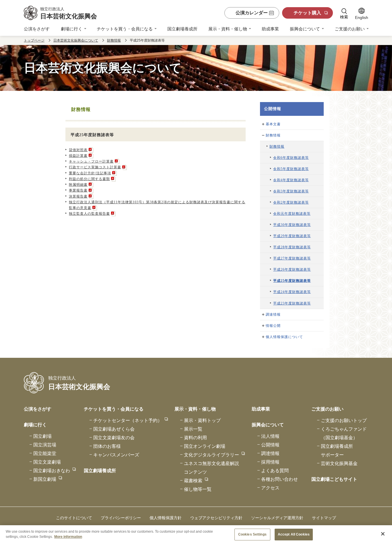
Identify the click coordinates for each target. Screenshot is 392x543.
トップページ (34, 40)
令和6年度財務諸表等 (291, 158)
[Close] (383, 534)
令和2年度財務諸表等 (291, 202)
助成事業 (270, 28)
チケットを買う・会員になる (125, 28)
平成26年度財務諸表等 (292, 269)
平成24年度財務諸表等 (292, 292)
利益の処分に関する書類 (89, 179)
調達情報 (273, 314)
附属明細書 (78, 185)
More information (68, 536)
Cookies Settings (252, 534)
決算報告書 (78, 196)
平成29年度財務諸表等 (292, 236)
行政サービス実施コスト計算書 (95, 167)
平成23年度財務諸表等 (292, 303)
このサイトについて (74, 517)
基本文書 (273, 124)
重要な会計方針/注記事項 (90, 173)
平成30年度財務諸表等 (292, 225)
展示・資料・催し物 (227, 28)
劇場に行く (71, 28)
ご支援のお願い (350, 28)
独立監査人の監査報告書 (89, 214)
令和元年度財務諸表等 (292, 214)
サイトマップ (324, 517)
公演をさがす (37, 28)
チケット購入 (307, 12)
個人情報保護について (284, 337)
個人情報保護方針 (166, 517)
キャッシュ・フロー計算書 (91, 161)
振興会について (305, 28)
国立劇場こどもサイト (334, 479)
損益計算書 (78, 156)
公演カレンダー (252, 12)
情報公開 (273, 326)
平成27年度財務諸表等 (292, 258)
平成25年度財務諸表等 (292, 281)
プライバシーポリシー (121, 517)
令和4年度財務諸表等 (291, 180)
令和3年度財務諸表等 (291, 191)
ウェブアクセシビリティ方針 (216, 517)
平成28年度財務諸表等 (292, 247)
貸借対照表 (78, 150)
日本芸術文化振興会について (75, 40)
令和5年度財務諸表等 (291, 169)
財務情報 (114, 40)
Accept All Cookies (294, 534)
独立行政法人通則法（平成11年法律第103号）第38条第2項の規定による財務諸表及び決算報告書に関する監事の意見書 (157, 205)
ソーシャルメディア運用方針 (277, 517)
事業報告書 (78, 190)
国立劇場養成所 (182, 28)
